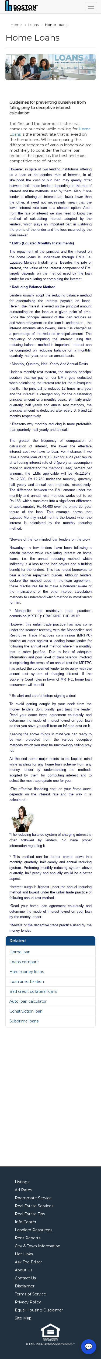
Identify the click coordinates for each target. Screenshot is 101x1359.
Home (16, 24)
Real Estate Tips (30, 1214)
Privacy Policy (28, 1302)
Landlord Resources (33, 1230)
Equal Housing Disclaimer (39, 1310)
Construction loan (26, 1011)
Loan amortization (26, 981)
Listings (22, 1182)
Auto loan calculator (28, 1001)
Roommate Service (33, 1198)
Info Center (25, 1222)
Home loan (19, 952)
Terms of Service (30, 1294)
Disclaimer (24, 1286)
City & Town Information (37, 1246)
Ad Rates (23, 1190)
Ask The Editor (28, 1262)
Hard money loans (26, 971)
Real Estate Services (34, 1206)
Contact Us (25, 1278)
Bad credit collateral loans (33, 991)
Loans (33, 24)
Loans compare (24, 961)
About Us (23, 1270)
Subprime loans (24, 1021)
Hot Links (24, 1254)
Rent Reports (27, 1238)
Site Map (23, 1318)
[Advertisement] (50, 1097)
